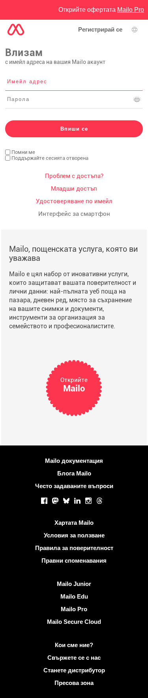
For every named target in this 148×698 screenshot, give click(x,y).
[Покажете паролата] (137, 99)
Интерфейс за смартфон (74, 213)
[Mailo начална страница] (15, 30)
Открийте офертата (101, 9)
